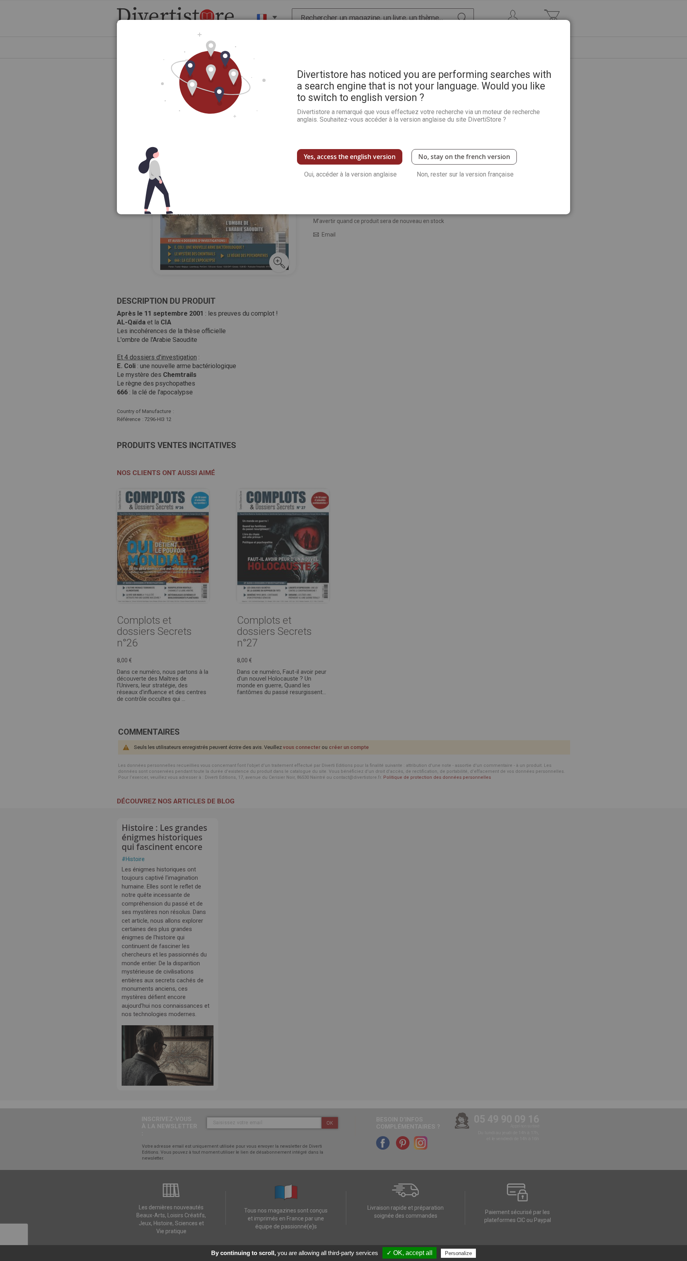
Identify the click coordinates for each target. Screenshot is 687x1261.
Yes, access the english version (350, 156)
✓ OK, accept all (409, 1252)
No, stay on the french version (464, 156)
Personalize (458, 1253)
